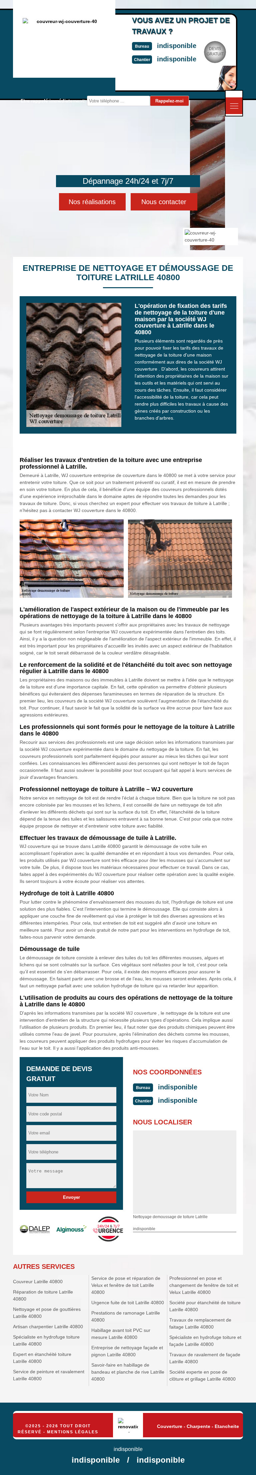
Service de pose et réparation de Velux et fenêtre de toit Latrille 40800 (125, 1285)
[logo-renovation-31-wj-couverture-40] (128, 1425)
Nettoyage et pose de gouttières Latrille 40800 (47, 1313)
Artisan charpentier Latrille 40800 (48, 1326)
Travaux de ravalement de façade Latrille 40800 (204, 1358)
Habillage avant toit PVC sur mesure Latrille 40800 (120, 1334)
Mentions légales (72, 1432)
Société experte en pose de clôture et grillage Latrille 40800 (202, 1375)
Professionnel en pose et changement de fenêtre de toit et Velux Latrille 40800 (203, 1285)
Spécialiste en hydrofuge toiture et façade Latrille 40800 (205, 1341)
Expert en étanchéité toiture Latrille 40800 (42, 1358)
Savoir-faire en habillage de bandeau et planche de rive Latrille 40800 (127, 1372)
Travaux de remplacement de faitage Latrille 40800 (200, 1323)
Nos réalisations (92, 201)
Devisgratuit (215, 51)
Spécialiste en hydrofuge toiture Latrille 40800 (46, 1340)
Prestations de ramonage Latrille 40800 (125, 1316)
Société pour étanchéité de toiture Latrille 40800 (205, 1306)
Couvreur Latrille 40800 (38, 1281)
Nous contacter (163, 201)
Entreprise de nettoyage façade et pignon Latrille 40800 (127, 1351)
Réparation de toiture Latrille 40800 (43, 1295)
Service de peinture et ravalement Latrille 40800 (48, 1375)
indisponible (176, 45)
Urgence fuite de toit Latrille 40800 (127, 1302)
